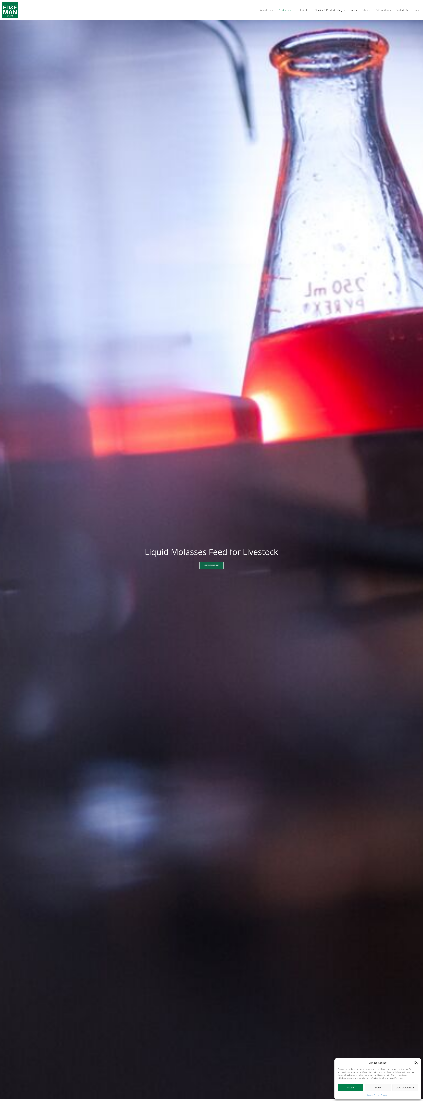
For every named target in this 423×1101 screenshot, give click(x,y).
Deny (378, 1087)
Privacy (384, 1095)
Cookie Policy (373, 1095)
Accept (350, 1087)
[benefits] (10, 3)
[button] (416, 1062)
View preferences (405, 1087)
